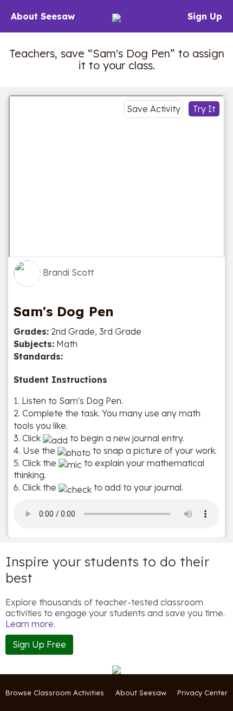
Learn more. (30, 623)
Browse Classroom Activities (54, 692)
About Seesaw (43, 16)
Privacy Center (202, 692)
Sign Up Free (39, 644)
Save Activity (153, 108)
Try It (204, 108)
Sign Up (204, 16)
